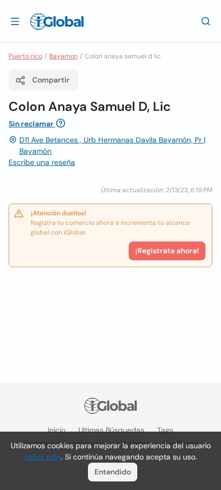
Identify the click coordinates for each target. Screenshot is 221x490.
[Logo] (57, 21)
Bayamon (63, 56)
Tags (165, 430)
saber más (43, 457)
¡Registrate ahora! (167, 250)
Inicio (56, 430)
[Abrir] (15, 21)
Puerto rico (25, 56)
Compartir (51, 80)
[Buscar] (206, 21)
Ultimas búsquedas (111, 430)
